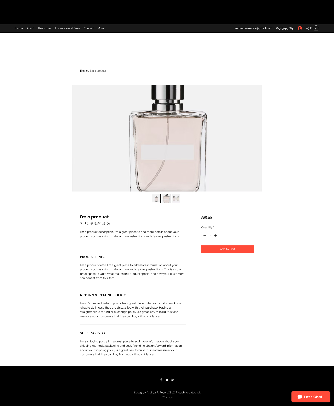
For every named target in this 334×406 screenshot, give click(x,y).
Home (84, 70)
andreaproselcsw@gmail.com (253, 28)
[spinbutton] (210, 235)
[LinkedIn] (173, 380)
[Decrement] (204, 235)
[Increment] (215, 235)
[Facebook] (161, 380)
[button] (316, 28)
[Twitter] (167, 380)
